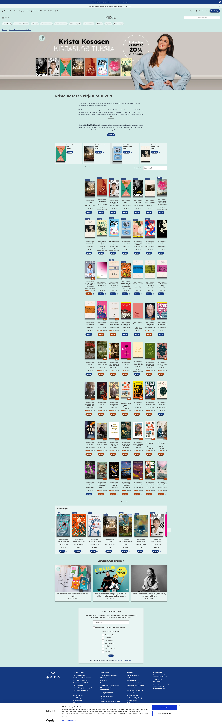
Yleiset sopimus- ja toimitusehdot (109, 685)
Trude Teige (102, 487)
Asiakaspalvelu (8, 11)
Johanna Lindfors (102, 245)
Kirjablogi (36, 11)
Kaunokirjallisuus (110, 635)
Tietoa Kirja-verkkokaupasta (108, 675)
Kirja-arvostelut (77, 693)
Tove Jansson (114, 287)
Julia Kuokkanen (79, 544)
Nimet (68, 146)
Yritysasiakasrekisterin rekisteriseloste (106, 693)
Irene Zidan (126, 487)
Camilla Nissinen (162, 407)
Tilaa (111, 656)
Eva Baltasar (162, 246)
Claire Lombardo (150, 246)
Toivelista (76, 703)
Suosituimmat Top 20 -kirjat (135, 698)
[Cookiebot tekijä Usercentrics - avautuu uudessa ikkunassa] (50, 720)
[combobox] (202, 17)
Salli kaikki (164, 708)
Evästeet (102, 699)
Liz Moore (102, 367)
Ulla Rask (126, 447)
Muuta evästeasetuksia (69, 720)
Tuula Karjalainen (114, 367)
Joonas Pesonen (114, 327)
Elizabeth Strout (138, 246)
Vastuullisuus (103, 683)
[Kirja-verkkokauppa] (51, 672)
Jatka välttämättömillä (164, 713)
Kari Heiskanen (138, 205)
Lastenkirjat (109, 640)
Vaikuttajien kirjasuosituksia (135, 690)
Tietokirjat (108, 638)
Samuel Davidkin (63, 544)
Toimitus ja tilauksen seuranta (82, 678)
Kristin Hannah (138, 487)
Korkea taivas (127, 146)
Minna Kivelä (126, 286)
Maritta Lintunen (100, 145)
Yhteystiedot (103, 678)
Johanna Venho (162, 204)
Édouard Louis (162, 327)
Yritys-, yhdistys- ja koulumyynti (82, 688)
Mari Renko (125, 544)
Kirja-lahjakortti (78, 695)
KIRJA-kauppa (77, 698)
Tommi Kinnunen (102, 204)
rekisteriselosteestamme (123, 660)
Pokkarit (107, 651)
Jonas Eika (126, 145)
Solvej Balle (102, 287)
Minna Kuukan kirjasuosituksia (135, 685)
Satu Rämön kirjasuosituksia (135, 683)
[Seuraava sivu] (131, 502)
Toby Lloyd (102, 407)
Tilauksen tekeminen (79, 675)
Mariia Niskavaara (138, 327)
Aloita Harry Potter (132, 695)
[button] (5, 18)
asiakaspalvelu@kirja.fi (160, 676)
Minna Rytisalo (102, 327)
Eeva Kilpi (154, 145)
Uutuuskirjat (62, 508)
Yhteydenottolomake (159, 675)
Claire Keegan (126, 327)
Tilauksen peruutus (78, 685)
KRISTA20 (111, 135)
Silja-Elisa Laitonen (162, 447)
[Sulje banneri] (179, 706)
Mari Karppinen (114, 205)
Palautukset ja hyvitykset (80, 683)
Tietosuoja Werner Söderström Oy (110, 701)
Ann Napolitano (150, 407)
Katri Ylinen (114, 487)
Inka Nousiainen (141, 544)
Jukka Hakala (90, 487)
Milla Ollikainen (90, 447)
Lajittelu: (139, 168)
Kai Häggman (90, 407)
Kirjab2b (56, 11)
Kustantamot (103, 680)
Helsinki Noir (130, 693)
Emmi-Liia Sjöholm (126, 407)
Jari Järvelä (90, 367)
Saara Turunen (162, 487)
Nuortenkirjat (109, 643)
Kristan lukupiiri (131, 688)
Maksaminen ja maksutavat (81, 680)
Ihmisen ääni (155, 146)
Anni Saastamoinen (114, 245)
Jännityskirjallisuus (132, 703)
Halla (96, 146)
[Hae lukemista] (218, 17)
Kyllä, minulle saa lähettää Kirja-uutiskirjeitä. (110, 627)
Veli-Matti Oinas (94, 544)
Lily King (138, 447)
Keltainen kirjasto (110, 649)
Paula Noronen (126, 288)
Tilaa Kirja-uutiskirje (46, 11)
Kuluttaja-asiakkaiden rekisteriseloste (106, 688)
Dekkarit (107, 646)
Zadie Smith (138, 407)
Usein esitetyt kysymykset (22, 11)
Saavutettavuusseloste (106, 696)
